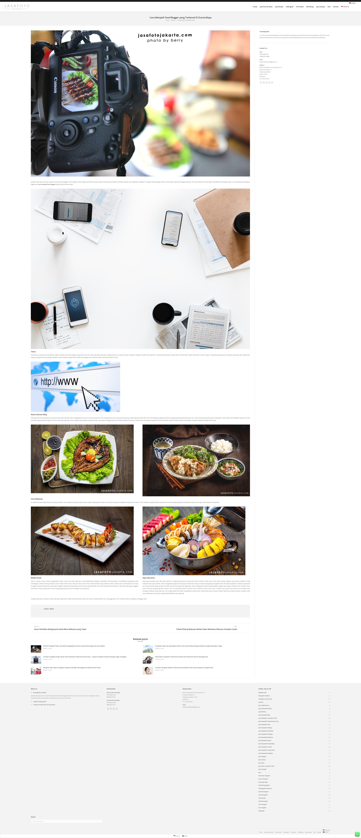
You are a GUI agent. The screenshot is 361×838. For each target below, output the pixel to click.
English (353, 3)
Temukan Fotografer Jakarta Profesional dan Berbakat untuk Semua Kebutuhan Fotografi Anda (184, 667)
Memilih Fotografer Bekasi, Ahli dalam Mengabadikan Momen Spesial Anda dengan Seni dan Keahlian (74, 646)
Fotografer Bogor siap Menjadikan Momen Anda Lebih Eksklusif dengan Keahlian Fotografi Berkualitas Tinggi (188, 646)
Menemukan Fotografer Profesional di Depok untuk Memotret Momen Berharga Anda (181, 657)
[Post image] (36, 649)
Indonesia (346, 7)
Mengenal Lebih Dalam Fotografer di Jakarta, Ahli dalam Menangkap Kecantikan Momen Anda (71, 667)
